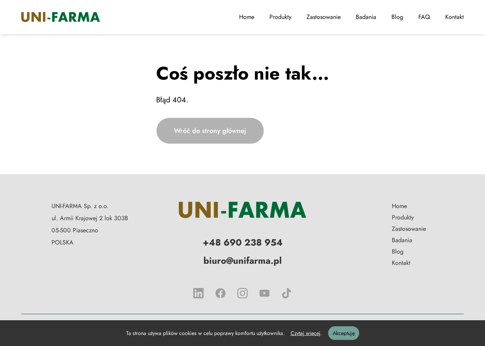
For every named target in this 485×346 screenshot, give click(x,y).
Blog (397, 17)
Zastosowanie (324, 17)
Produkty (280, 17)
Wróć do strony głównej (210, 131)
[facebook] (220, 293)
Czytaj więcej (306, 333)
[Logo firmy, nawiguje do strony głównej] (242, 210)
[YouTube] (264, 293)
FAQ (424, 17)
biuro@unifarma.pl (242, 260)
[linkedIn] (198, 293)
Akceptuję (344, 333)
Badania (366, 17)
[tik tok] (286, 293)
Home (246, 17)
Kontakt (454, 17)
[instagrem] (242, 293)
